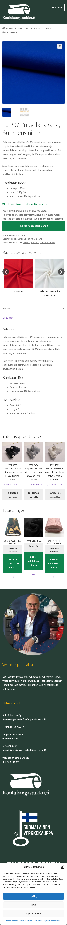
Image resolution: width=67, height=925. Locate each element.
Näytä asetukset (33, 913)
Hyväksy (33, 896)
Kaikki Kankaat (22, 28)
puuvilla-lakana (47, 242)
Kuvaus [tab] (6, 308)
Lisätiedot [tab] (7, 317)
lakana (26, 242)
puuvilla (35, 242)
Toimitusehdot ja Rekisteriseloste (19, 921)
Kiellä (33, 904)
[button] (62, 866)
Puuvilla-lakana (34, 238)
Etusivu (9, 28)
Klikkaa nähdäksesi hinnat (33, 225)
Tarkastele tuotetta (12, 494)
